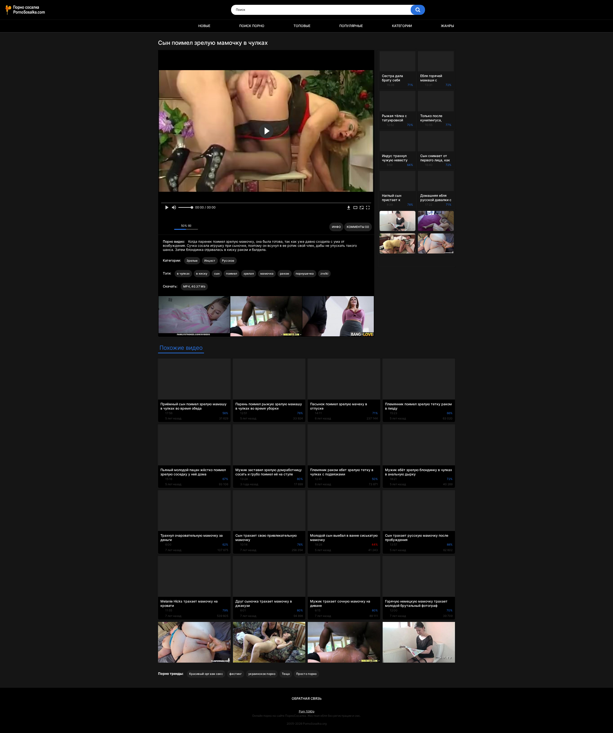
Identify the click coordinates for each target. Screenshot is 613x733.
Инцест (210, 260)
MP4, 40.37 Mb (194, 286)
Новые (204, 26)
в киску (201, 273)
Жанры (447, 26)
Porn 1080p (306, 711)
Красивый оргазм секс (206, 674)
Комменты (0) (358, 227)
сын (217, 273)
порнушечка (305, 273)
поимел (231, 273)
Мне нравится (162, 227)
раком (284, 273)
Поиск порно (251, 26)
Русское (228, 260)
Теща (286, 674)
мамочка (266, 273)
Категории (402, 26)
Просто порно (306, 674)
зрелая (249, 273)
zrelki (324, 273)
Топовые (302, 26)
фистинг (235, 674)
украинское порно (261, 674)
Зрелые (192, 260)
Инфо (336, 227)
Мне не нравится (169, 227)
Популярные (351, 26)
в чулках (183, 273)
